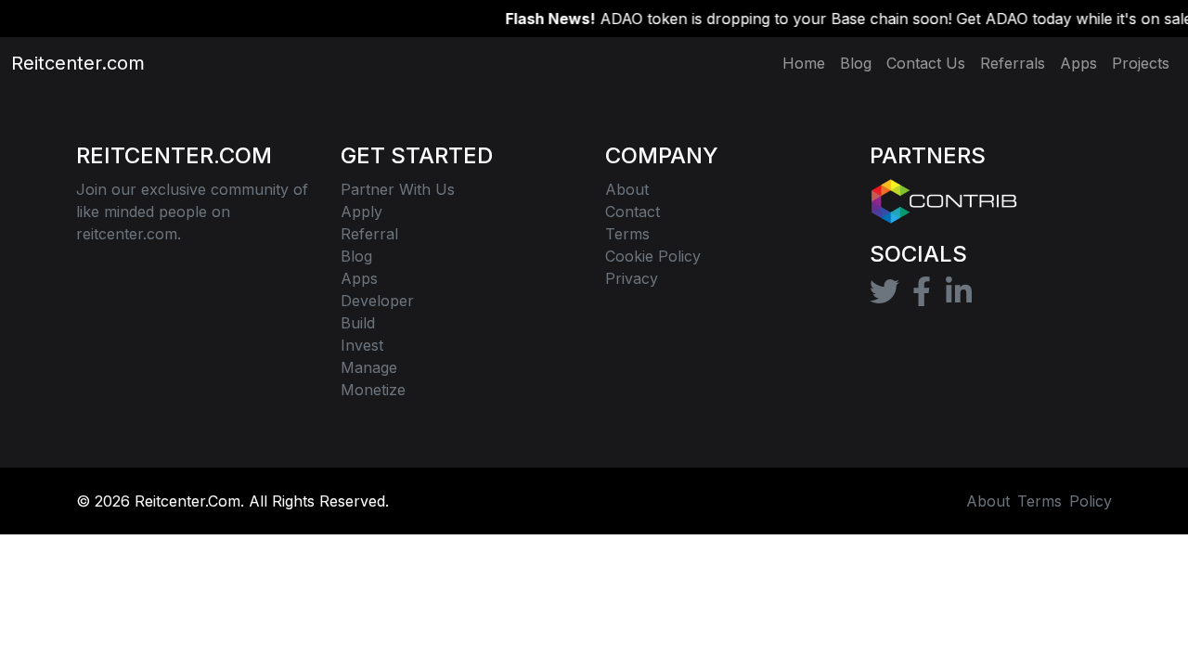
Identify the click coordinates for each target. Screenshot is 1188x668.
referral (369, 234)
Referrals (1012, 63)
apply (361, 211)
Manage (369, 367)
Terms (1039, 501)
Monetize (373, 389)
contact (632, 211)
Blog (856, 63)
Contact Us (925, 63)
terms (627, 234)
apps (359, 278)
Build (358, 323)
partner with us (398, 189)
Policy (1090, 501)
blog (356, 256)
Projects (1140, 63)
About (627, 189)
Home (803, 63)
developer (377, 300)
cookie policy (653, 256)
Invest (362, 345)
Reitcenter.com (67, 63)
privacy (631, 278)
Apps (1078, 63)
